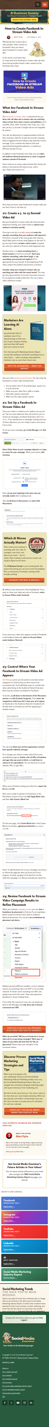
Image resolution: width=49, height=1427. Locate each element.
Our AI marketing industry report (13, 1390)
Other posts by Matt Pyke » (15, 1152)
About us (5, 1368)
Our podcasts (7, 1375)
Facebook (12, 1123)
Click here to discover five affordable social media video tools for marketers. (24, 1029)
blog (7, 1147)
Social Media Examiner (14, 4)
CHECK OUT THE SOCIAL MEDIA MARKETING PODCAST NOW (24, 1111)
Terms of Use (22, 1358)
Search (38, 4)
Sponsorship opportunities (11, 1393)
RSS (3, 1397)
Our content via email (9, 1372)
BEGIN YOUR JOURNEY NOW (24, 20)
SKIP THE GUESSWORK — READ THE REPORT (24, 367)
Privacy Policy (33, 1358)
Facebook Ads (24, 1123)
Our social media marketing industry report (17, 1386)
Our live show (7, 1382)
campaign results (24, 909)
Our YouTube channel (9, 1379)
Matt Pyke (22, 1136)
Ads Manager (8, 680)
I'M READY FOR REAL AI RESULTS (24, 580)
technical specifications (23, 378)
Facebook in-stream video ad (17, 116)
